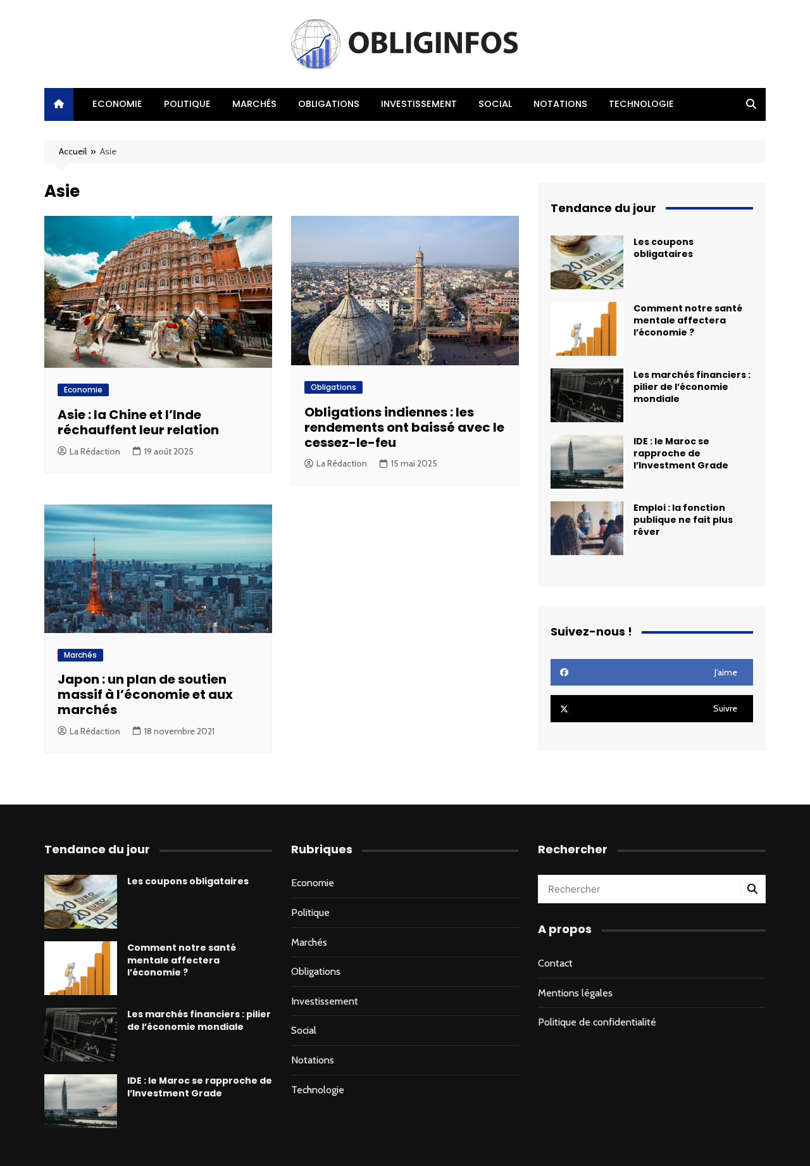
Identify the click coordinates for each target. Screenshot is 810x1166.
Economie (117, 103)
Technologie (641, 103)
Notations (560, 103)
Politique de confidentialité (597, 1022)
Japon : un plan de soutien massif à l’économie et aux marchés (145, 694)
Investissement (419, 103)
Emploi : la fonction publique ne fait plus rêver (683, 519)
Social (495, 103)
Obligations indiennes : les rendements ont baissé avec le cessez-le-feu (404, 427)
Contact (555, 963)
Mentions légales (575, 993)
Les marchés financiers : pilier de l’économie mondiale (692, 386)
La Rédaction (95, 451)
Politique (187, 103)
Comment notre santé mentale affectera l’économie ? (687, 320)
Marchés (254, 103)
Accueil (73, 151)
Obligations (328, 103)
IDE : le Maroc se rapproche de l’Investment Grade (680, 453)
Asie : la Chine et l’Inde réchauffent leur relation (138, 422)
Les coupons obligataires (663, 247)
